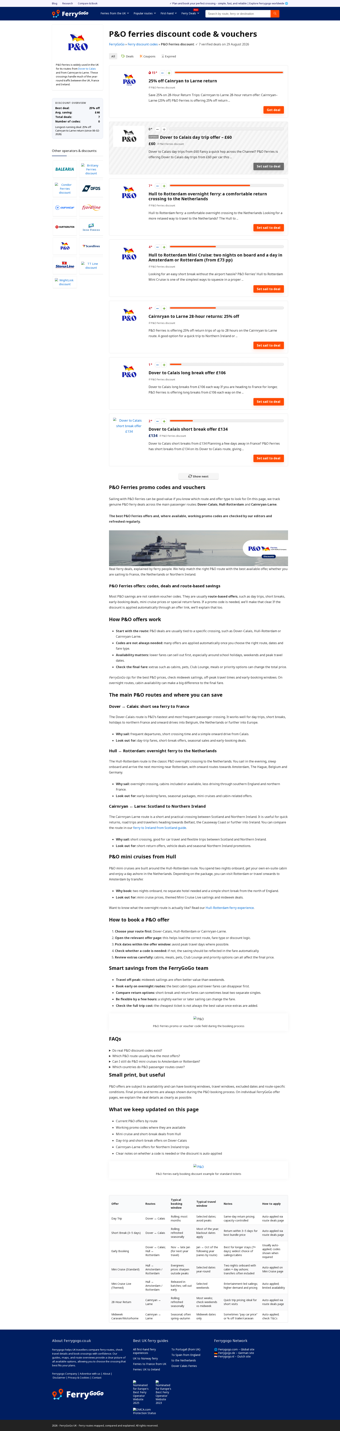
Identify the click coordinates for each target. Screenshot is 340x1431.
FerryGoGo (117, 44)
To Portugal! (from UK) (185, 1349)
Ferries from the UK (113, 13)
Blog (54, 3)
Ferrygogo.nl (226, 1356)
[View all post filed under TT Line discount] (91, 265)
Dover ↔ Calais (123, 706)
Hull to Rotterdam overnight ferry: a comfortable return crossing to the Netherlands (208, 196)
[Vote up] (169, 72)
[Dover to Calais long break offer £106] (129, 364)
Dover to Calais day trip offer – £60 (196, 137)
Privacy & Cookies (79, 1377)
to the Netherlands (183, 1360)
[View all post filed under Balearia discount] (65, 169)
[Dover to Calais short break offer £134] (129, 420)
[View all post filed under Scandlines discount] (91, 246)
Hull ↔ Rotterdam (127, 750)
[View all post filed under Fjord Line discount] (91, 207)
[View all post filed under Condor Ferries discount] (65, 188)
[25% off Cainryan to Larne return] (129, 72)
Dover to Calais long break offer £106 (187, 372)
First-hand (167, 13)
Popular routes (143, 13)
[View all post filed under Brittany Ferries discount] (91, 169)
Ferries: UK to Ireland (146, 1369)
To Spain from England (185, 1355)
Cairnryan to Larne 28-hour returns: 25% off (194, 316)
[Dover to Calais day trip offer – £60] (129, 128)
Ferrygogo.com (228, 1349)
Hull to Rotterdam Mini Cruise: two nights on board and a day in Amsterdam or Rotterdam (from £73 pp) (215, 257)
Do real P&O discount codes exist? (137, 1050)
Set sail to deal (268, 166)
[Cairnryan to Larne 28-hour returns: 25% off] (129, 307)
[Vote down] (162, 72)
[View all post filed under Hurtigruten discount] (65, 226)
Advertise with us (90, 1373)
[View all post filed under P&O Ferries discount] (65, 246)
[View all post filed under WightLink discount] (65, 282)
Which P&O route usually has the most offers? (146, 1056)
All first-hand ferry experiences (144, 1351)
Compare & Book (87, 3)
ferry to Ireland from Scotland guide (159, 828)
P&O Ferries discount (163, 87)
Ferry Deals (189, 12)
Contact (96, 1377)
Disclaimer (59, 1377)
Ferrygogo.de (226, 1353)
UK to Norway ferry (145, 1358)
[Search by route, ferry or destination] (275, 13)
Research (67, 3)
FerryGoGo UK (68, 1425)
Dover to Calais (87, 68)
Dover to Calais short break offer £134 (188, 429)
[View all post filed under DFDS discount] (91, 188)
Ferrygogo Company (64, 1373)
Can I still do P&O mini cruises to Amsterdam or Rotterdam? (156, 1061)
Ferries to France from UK (149, 1364)
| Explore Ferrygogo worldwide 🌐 (267, 3)
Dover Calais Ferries (184, 1366)
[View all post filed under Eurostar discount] (65, 207)
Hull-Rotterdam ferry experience (230, 908)
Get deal (273, 110)
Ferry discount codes (143, 44)
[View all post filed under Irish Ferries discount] (91, 226)
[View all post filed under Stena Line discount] (65, 265)
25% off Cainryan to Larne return (183, 81)
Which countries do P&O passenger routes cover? (148, 1067)
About (106, 1373)
